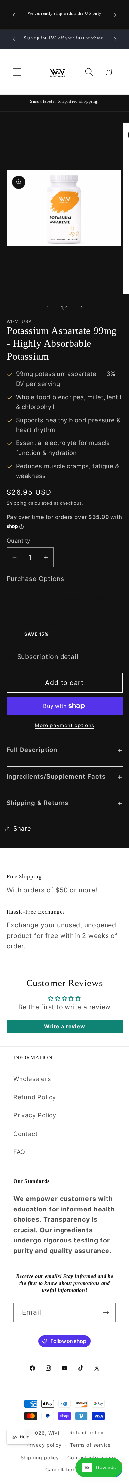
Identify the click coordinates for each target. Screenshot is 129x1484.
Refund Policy (34, 1097)
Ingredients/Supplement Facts (65, 776)
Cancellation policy (68, 1469)
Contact (25, 1133)
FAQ (19, 1151)
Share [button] (22, 828)
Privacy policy (44, 1445)
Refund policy (86, 1432)
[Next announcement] (115, 15)
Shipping (17, 503)
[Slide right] (81, 307)
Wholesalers (32, 1078)
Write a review (64, 1026)
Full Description (65, 749)
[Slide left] (47, 307)
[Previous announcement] (14, 15)
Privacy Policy (34, 1115)
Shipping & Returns (65, 802)
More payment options (64, 725)
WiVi (54, 1432)
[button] (17, 71)
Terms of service (90, 1445)
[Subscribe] (106, 1313)
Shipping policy (40, 1457)
